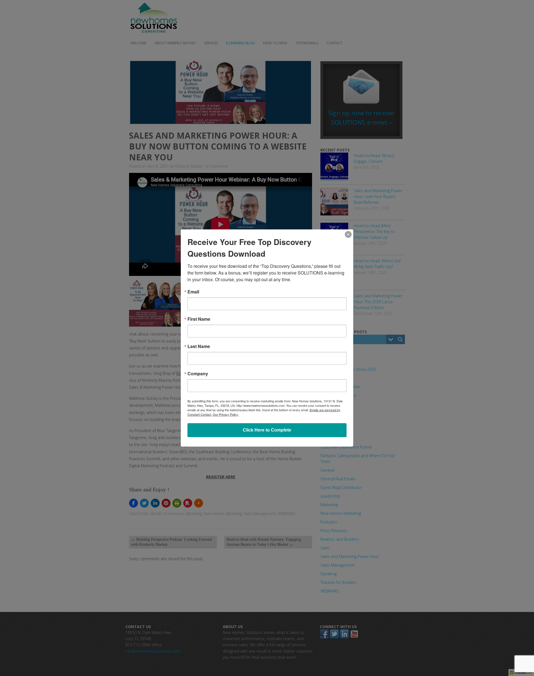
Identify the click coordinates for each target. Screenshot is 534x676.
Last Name (198, 346)
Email (193, 292)
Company (197, 373)
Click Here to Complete (267, 430)
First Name (198, 319)
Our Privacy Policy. (226, 414)
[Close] (348, 234)
